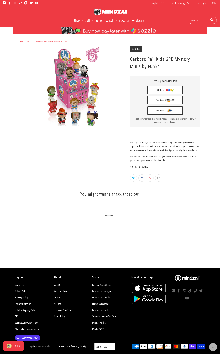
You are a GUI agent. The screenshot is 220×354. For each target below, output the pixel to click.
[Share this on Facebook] (141, 178)
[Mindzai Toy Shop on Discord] (4, 3)
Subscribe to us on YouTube (104, 316)
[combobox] (202, 20)
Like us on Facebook (100, 303)
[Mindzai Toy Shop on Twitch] (26, 3)
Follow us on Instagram (102, 291)
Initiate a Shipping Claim (25, 310)
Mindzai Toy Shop (29, 346)
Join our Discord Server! (102, 284)
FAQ (16, 316)
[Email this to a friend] (158, 178)
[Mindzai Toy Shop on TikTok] (20, 3)
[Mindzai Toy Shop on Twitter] (31, 3)
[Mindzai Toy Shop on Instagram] (15, 3)
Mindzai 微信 (98, 328)
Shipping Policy (21, 297)
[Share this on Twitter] (133, 178)
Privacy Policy (59, 316)
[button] (78, 21)
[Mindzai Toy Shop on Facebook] (9, 3)
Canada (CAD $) (178, 3)
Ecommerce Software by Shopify (72, 346)
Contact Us (19, 284)
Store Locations (60, 291)
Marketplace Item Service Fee (27, 328)
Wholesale (58, 303)
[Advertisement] (110, 245)
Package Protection (23, 303)
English (155, 3)
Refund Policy (20, 291)
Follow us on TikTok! (101, 297)
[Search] (212, 20)
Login (203, 3)
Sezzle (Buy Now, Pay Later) (26, 322)
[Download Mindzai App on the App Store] (149, 292)
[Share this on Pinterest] (150, 178)
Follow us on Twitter (101, 310)
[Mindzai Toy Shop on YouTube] (36, 3)
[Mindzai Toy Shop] (110, 12)
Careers (57, 297)
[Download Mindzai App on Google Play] (149, 303)
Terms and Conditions (63, 310)
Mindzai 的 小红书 (101, 322)
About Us (57, 284)
